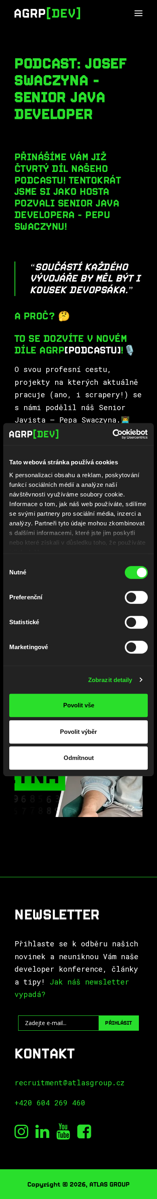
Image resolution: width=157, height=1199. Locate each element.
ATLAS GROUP (109, 1184)
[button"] (21, 1135)
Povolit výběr (78, 731)
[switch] (136, 597)
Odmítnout (79, 757)
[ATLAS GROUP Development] (47, 13)
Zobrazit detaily (110, 679)
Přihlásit (118, 1022)
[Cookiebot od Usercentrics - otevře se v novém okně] (113, 434)
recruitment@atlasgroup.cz (69, 1082)
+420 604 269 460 (49, 1102)
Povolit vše (78, 705)
